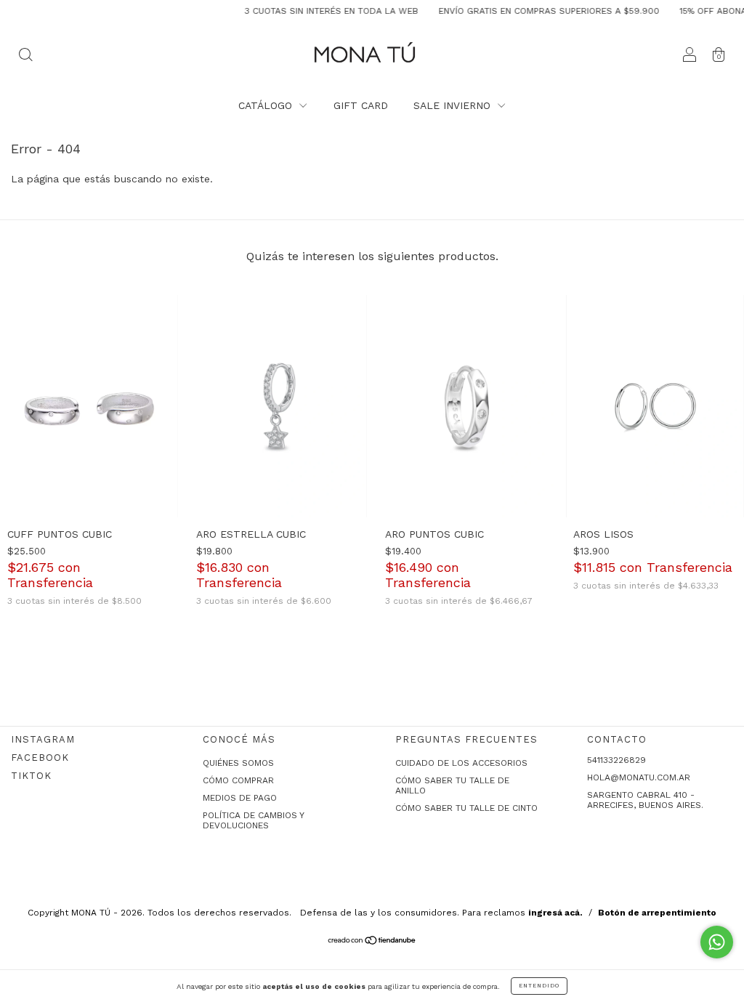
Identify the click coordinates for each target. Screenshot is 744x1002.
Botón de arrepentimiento (657, 913)
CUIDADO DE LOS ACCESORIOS (461, 763)
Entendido (539, 985)
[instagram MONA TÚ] (43, 739)
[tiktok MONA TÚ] (31, 775)
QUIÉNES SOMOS (238, 763)
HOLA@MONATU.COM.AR (638, 777)
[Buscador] (25, 56)
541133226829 (616, 760)
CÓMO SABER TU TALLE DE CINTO (466, 808)
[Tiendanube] (372, 942)
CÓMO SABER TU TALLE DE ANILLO (452, 785)
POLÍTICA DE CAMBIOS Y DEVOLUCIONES (253, 820)
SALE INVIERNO (453, 105)
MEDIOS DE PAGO (240, 798)
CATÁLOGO (267, 105)
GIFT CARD (360, 105)
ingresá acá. (555, 913)
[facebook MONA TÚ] (40, 757)
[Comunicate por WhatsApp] (716, 942)
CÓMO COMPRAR (238, 780)
